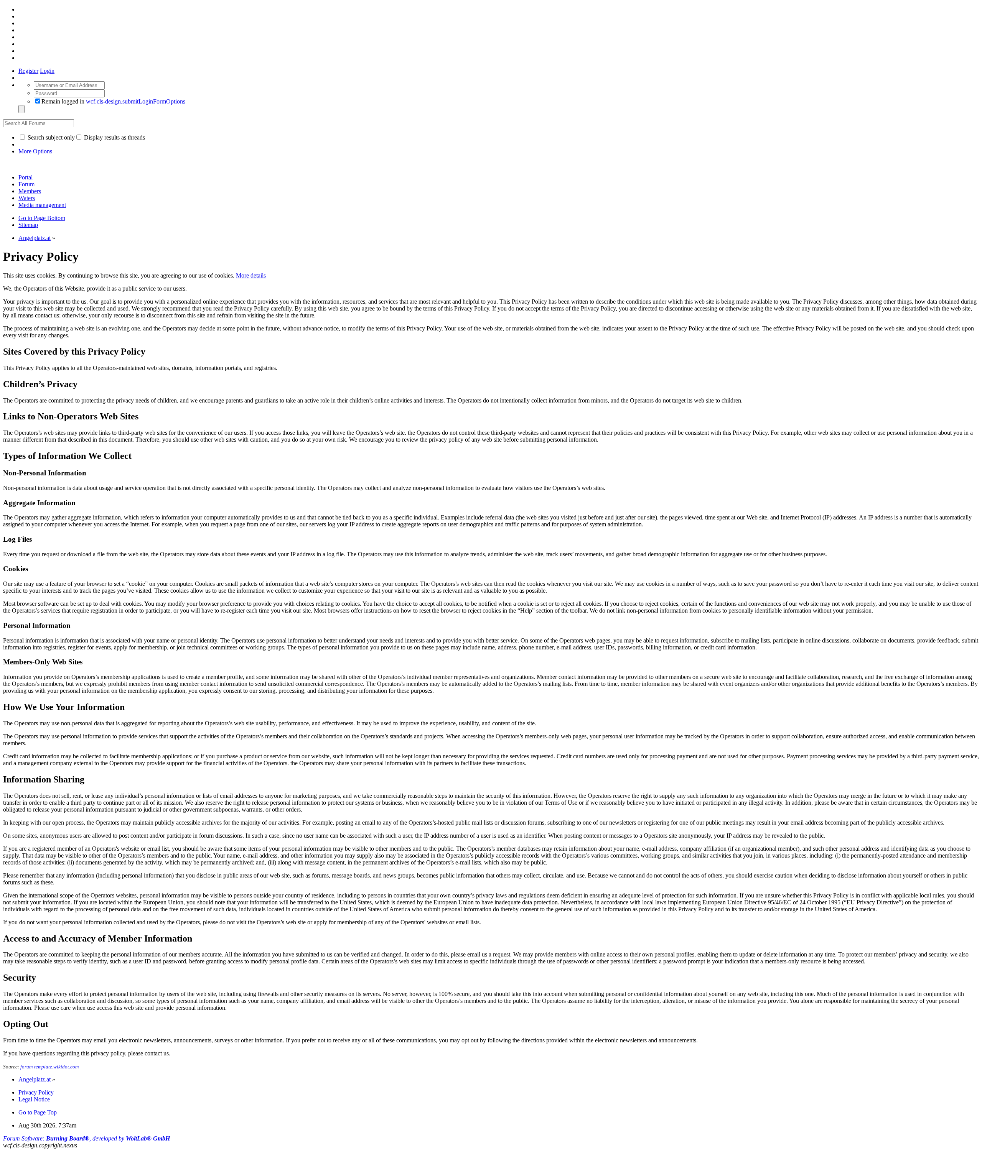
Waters (26, 198)
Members (29, 191)
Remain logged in (113, 101)
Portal (25, 177)
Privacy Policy (36, 1092)
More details (251, 275)
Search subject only (50, 137)
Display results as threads (113, 137)
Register (28, 70)
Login (47, 70)
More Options (35, 151)
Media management (42, 205)
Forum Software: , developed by (86, 1138)
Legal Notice (34, 1099)
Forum (26, 184)
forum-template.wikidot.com (49, 1067)
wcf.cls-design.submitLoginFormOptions (135, 101)
